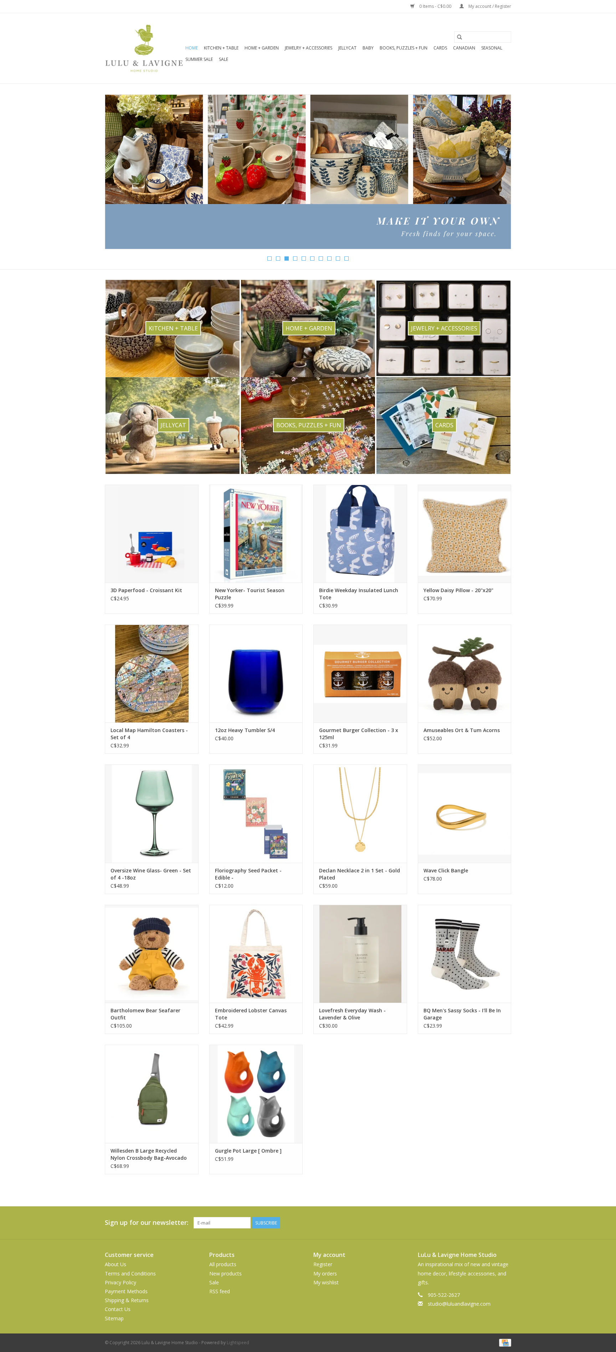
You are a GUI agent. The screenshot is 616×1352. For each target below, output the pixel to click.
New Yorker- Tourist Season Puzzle (249, 594)
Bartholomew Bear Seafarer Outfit (145, 1014)
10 (346, 258)
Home (191, 48)
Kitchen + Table (221, 48)
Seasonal (491, 48)
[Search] (459, 37)
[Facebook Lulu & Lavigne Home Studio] (480, 1222)
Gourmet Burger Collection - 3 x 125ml (358, 734)
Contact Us (117, 1309)
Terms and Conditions (130, 1273)
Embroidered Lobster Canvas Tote (251, 1014)
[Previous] (119, 174)
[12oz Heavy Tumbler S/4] (256, 673)
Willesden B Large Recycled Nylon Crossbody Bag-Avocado (149, 1154)
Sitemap (114, 1318)
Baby (368, 48)
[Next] (497, 174)
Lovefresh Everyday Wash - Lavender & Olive (352, 1014)
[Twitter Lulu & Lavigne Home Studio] (492, 1222)
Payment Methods (126, 1291)
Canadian (464, 48)
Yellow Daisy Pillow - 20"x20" (458, 590)
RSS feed (219, 1291)
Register (322, 1264)
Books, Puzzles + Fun (403, 48)
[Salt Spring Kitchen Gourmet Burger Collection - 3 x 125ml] (360, 673)
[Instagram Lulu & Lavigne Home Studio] (505, 1222)
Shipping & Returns (127, 1300)
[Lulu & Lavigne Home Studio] (144, 48)
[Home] (308, 172)
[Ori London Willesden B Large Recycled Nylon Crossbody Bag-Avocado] (152, 1094)
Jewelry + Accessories (308, 48)
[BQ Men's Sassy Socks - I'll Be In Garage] (465, 954)
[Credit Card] (504, 1342)
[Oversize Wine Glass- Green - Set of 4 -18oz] (152, 813)
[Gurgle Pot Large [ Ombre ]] (256, 1094)
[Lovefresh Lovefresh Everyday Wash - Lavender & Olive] (360, 954)
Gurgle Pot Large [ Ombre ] (248, 1150)
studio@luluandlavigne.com (459, 1303)
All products (222, 1264)
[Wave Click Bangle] (465, 813)
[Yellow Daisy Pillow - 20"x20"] (465, 534)
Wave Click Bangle (445, 870)
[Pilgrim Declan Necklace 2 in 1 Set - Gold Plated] (360, 813)
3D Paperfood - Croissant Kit (146, 590)
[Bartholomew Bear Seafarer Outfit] (152, 954)
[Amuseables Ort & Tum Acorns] (465, 673)
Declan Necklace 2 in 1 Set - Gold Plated (359, 874)
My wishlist (326, 1282)
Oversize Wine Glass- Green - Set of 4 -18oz (151, 874)
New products (225, 1273)
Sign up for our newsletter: (146, 1222)
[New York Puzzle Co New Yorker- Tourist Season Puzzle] (256, 534)
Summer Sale (199, 59)
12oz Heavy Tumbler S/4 (245, 730)
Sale (223, 59)
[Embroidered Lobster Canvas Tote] (256, 954)
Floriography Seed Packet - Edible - (248, 874)
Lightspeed (238, 1343)
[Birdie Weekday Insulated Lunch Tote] (360, 534)
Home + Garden (262, 48)
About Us (115, 1264)
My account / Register (489, 6)
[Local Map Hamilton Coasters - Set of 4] (152, 673)
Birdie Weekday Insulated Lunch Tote (358, 594)
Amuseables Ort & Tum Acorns (461, 730)
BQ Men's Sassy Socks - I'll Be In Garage (462, 1014)
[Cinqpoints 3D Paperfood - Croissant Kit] (152, 534)
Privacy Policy (120, 1282)
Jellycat (347, 48)
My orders (325, 1273)
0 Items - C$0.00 (435, 6)
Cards (440, 48)
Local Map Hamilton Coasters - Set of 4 (149, 734)
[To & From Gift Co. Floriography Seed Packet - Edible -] (256, 813)
